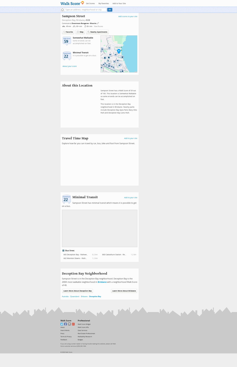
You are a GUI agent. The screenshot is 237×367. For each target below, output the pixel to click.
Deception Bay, (69, 20)
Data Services (82, 330)
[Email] (69, 324)
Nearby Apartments (98, 32)
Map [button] (81, 32)
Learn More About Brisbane (124, 291)
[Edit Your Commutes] (98, 23)
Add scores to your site (127, 16)
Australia (65, 296)
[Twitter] (61, 324)
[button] (62, 10)
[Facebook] (65, 324)
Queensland (74, 296)
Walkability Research (85, 337)
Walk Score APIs (83, 327)
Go (110, 10)
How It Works (64, 330)
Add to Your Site (119, 3)
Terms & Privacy (66, 337)
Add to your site (130, 138)
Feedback (63, 340)
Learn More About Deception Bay (77, 291)
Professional (84, 320)
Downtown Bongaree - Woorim (84, 23)
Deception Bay (95, 296)
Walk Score (65, 320)
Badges (80, 340)
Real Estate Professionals (86, 333)
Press (62, 333)
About (62, 327)
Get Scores (90, 3)
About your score (70, 66)
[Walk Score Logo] (72, 3)
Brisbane (80, 20)
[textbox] (85, 10)
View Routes (98, 26)
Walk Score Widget (84, 324)
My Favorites (104, 3)
